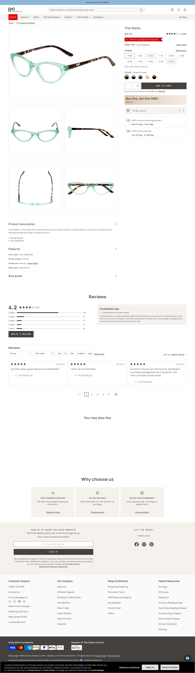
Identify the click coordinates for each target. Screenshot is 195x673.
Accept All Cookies (170, 667)
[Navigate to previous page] (79, 394)
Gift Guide (163, 592)
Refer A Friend (64, 618)
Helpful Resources (169, 581)
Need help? (181, 50)
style (90, 353)
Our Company (65, 581)
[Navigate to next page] (115, 394)
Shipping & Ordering (118, 586)
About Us (61, 586)
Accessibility (114, 602)
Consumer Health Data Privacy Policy (64, 660)
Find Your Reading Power (170, 602)
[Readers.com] (15, 10)
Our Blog (162, 586)
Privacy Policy (100, 655)
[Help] (172, 9)
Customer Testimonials (69, 597)
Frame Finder (114, 608)
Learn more (32, 263)
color (72, 353)
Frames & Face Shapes (169, 613)
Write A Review (21, 334)
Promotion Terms (116, 592)
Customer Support (19, 581)
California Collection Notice (40, 660)
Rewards (61, 623)
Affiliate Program (65, 592)
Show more (99, 354)
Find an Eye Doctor (167, 623)
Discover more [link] (53, 512)
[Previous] (179, 110)
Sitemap (162, 629)
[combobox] (96, 10)
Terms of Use (114, 655)
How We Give (63, 602)
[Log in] (178, 9)
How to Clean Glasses (169, 618)
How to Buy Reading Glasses (172, 608)
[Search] (141, 9)
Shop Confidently (118, 581)
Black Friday (63, 608)
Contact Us (14, 592)
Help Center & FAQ (17, 616)
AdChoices (24, 660)
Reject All (150, 667)
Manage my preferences (93, 660)
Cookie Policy (13, 660)
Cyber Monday (64, 613)
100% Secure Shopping (119, 597)
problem (81, 353)
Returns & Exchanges (19, 606)
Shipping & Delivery (18, 611)
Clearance (163, 597)
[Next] (183, 110)
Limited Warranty (17, 622)
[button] (25, 17)
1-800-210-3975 (16, 586)
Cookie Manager (97, 670)
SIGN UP (53, 552)
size (59, 353)
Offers (111, 613)
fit (65, 353)
